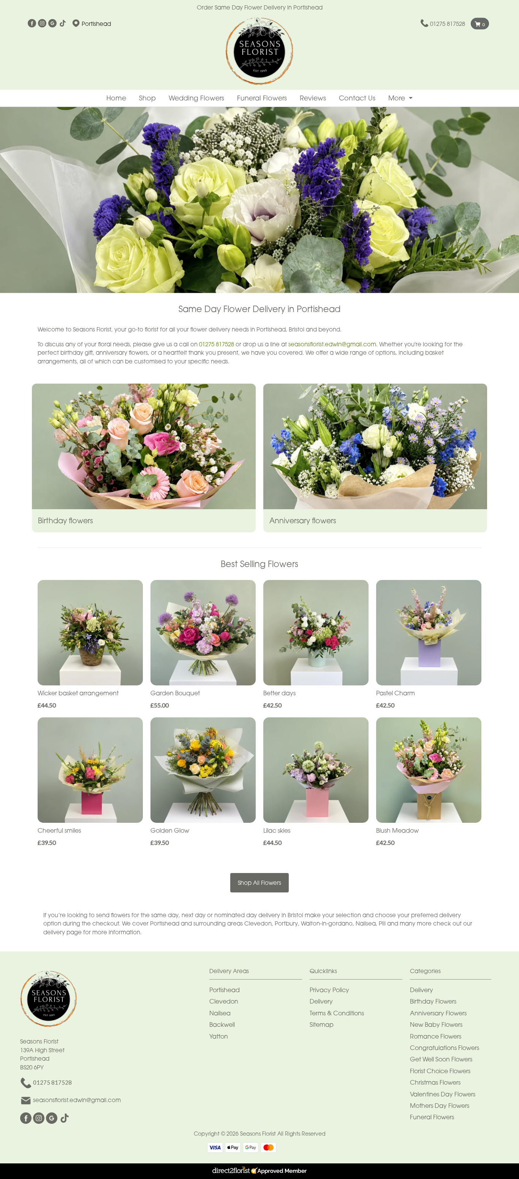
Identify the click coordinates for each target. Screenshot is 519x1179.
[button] (259, 973)
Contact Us (357, 98)
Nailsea (220, 1013)
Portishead (224, 990)
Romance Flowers (435, 1036)
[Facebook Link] (32, 23)
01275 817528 (447, 23)
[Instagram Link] (42, 23)
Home (116, 98)
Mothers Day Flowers (439, 1105)
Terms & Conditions (337, 1013)
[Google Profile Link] (52, 23)
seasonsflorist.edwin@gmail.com (332, 344)
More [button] (397, 98)
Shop (147, 98)
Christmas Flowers (435, 1082)
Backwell (222, 1024)
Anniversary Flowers (438, 1013)
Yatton (218, 1036)
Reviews (313, 98)
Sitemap (322, 1024)
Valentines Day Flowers (442, 1094)
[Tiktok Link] (63, 23)
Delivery (321, 1001)
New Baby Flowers (436, 1024)
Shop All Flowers (259, 882)
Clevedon (223, 1001)
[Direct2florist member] (259, 1171)
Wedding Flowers (196, 98)
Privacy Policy (329, 990)
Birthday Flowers (433, 1001)
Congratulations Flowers (444, 1048)
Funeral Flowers (262, 98)
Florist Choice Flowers (440, 1071)
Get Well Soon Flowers (441, 1059)
